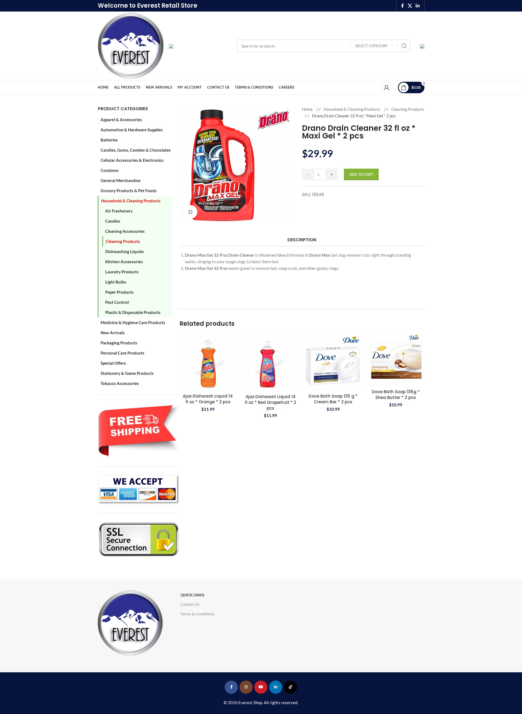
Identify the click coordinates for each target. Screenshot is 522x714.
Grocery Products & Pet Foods (129, 190)
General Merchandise (121, 180)
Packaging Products (119, 342)
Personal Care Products (122, 352)
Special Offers (113, 363)
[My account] (386, 87)
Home (307, 109)
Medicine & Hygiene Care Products (133, 322)
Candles (112, 221)
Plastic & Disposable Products (133, 312)
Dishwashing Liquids (124, 251)
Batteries (109, 139)
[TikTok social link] (290, 687)
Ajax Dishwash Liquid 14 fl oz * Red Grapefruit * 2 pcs (270, 402)
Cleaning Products (123, 241)
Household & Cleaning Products (131, 200)
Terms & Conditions (197, 613)
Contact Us (190, 604)
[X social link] (410, 6)
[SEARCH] (404, 45)
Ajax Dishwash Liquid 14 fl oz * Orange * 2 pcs (208, 399)
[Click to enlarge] (190, 212)
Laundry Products (122, 271)
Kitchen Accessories (124, 261)
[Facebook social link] (402, 6)
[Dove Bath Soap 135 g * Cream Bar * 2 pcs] (333, 362)
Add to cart (361, 174)
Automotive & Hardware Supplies (132, 129)
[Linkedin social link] (417, 6)
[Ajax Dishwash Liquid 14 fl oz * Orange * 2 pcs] (208, 362)
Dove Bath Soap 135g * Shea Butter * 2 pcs (396, 394)
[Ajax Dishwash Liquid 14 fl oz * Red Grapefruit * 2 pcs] (270, 362)
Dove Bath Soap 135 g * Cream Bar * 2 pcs (333, 399)
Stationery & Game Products (127, 373)
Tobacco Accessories (120, 383)
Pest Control (117, 302)
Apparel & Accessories (121, 119)
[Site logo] (131, 45)
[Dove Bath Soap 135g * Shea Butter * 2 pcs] (395, 359)
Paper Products (119, 292)
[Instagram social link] (246, 687)
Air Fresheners (119, 210)
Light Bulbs (115, 281)
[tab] (301, 239)
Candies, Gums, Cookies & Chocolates (136, 150)
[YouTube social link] (260, 687)
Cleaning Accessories (125, 231)
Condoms (110, 170)
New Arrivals (113, 332)
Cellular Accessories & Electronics (132, 160)
